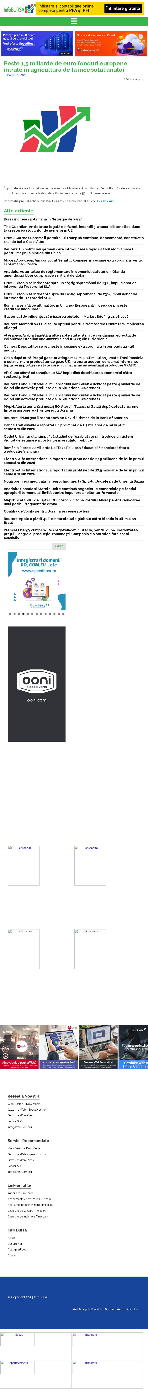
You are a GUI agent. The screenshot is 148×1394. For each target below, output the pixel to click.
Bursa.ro (9, 75)
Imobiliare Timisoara (20, 1193)
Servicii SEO (15, 1121)
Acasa (11, 1237)
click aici (107, 201)
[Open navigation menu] (74, 21)
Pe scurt (20, 75)
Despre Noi (15, 1243)
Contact (12, 1255)
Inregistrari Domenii (20, 1127)
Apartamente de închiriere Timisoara (30, 1204)
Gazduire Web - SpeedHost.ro (27, 1109)
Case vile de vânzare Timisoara (27, 1210)
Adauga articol (17, 1249)
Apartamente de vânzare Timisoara (29, 1199)
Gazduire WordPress (21, 1115)
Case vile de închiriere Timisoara (28, 1216)
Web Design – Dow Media (24, 1103)
